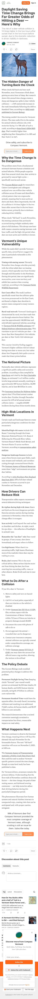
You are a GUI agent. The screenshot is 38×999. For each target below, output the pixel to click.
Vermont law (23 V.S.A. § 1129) (23, 609)
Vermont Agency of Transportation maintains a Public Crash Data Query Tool (18, 754)
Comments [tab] (6, 866)
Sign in (33, 3)
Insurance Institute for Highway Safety (20, 391)
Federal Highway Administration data (16, 328)
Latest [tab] (9, 892)
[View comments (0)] (11, 49)
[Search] (34, 892)
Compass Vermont (13, 42)
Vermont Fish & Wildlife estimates (17, 325)
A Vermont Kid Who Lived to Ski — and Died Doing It (13, 919)
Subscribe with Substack (20, 970)
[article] (19, 905)
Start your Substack (13, 989)
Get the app (29, 989)
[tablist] (11, 866)
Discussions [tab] (18, 892)
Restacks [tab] (16, 866)
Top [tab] (4, 892)
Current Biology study (14, 185)
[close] (32, 932)
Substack (8, 995)
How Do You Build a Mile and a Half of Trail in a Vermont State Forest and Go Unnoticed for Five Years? (13, 900)
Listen (33, 44)
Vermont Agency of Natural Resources (20, 466)
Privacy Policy (26, 979)
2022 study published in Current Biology (18, 111)
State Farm (6, 375)
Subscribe (25, 3)
